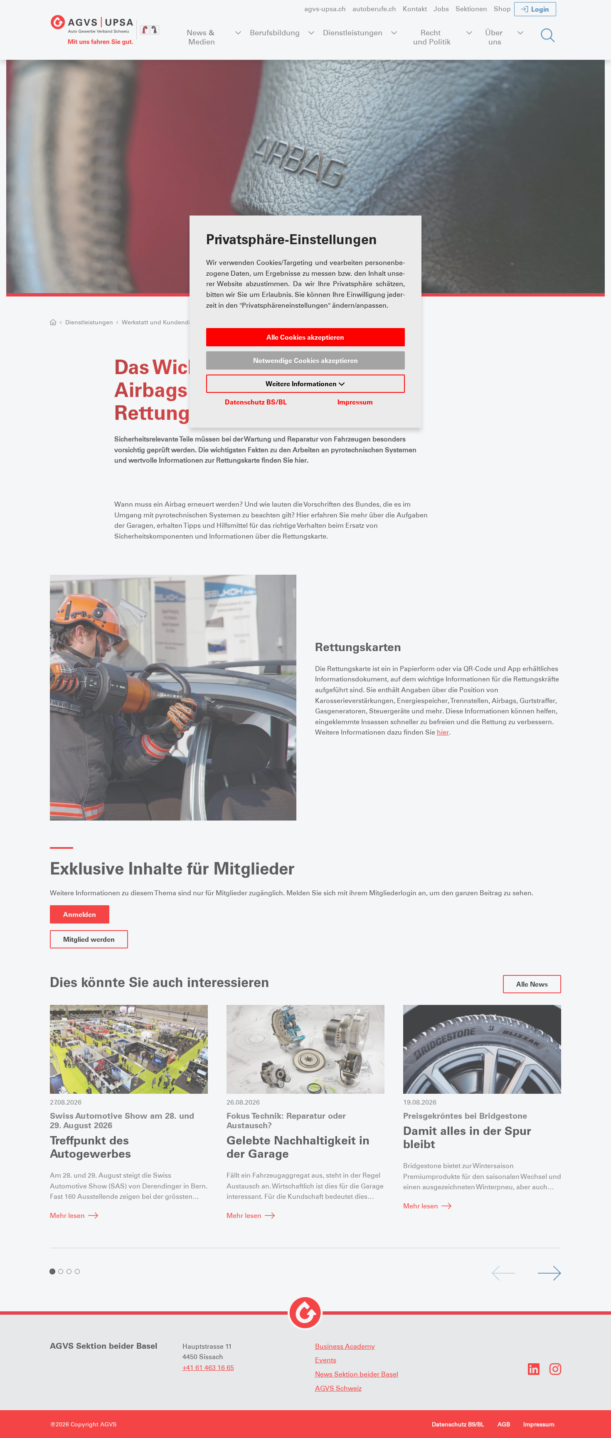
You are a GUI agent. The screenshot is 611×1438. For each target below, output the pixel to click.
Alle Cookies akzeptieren (305, 337)
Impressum (355, 402)
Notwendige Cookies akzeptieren (305, 360)
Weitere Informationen (302, 384)
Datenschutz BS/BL (256, 402)
